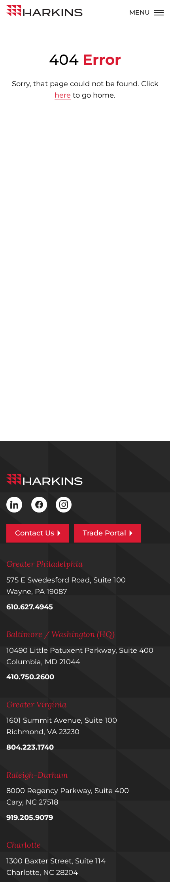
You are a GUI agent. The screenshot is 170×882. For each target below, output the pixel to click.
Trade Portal (104, 533)
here (63, 95)
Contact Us (34, 533)
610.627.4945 (29, 607)
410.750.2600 (30, 677)
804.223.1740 (30, 747)
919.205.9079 (29, 817)
